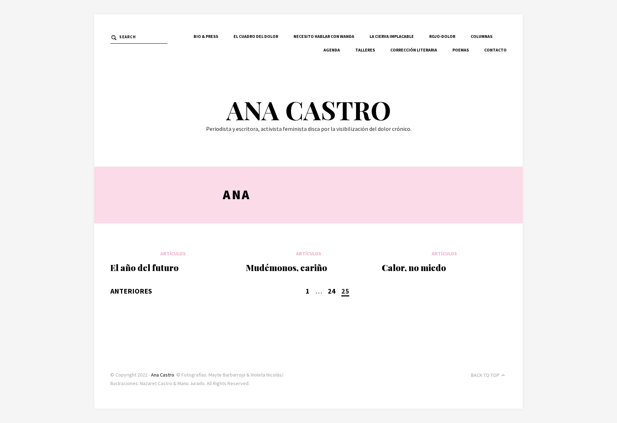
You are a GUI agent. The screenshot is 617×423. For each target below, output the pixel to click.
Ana (237, 195)
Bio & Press (206, 36)
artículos (173, 253)
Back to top (485, 375)
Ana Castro (308, 109)
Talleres (365, 50)
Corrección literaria (413, 50)
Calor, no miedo (414, 267)
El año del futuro (144, 267)
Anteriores (131, 291)
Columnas (481, 36)
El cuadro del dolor (256, 36)
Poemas (460, 50)
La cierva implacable (392, 36)
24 (332, 290)
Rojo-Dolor (442, 36)
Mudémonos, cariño (286, 267)
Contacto (495, 50)
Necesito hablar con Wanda (324, 36)
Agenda (331, 50)
